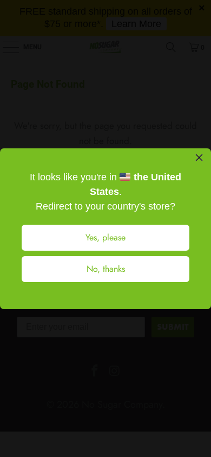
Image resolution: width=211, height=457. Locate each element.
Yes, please (105, 237)
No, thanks (106, 269)
